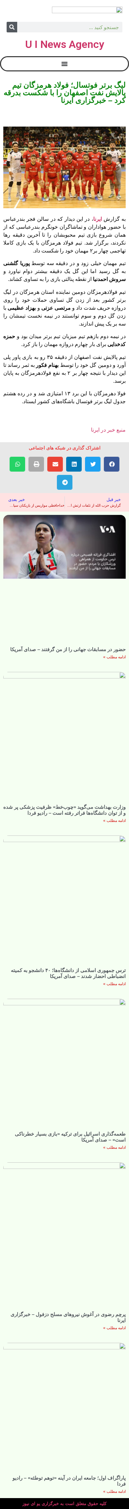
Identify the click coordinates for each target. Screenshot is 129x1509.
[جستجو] (12, 27)
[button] (111, 464)
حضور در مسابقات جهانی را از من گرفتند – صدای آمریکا (68, 649)
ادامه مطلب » (114, 657)
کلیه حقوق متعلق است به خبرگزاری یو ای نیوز (64, 1503)
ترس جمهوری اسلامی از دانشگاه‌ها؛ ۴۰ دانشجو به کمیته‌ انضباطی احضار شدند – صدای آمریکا (68, 973)
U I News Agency (64, 44)
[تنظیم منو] (64, 63)
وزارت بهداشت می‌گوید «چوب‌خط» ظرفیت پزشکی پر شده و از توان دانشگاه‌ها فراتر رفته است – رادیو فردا (64, 810)
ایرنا (97, 219)
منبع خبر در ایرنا (108, 430)
